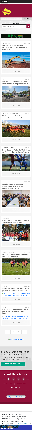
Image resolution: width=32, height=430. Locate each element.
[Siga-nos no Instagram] (13, 379)
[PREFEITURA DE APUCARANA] (16, 427)
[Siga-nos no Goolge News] (16, 396)
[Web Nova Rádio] (16, 12)
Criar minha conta (14, 364)
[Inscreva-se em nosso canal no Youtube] (23, 379)
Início (5, 384)
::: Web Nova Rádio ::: (16, 374)
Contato (26, 391)
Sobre (12, 384)
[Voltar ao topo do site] (29, 236)
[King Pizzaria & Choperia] (16, 36)
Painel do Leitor (22, 384)
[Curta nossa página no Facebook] (8, 379)
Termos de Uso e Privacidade (13, 391)
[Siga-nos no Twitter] (18, 379)
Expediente (15, 387)
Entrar (4, 1)
